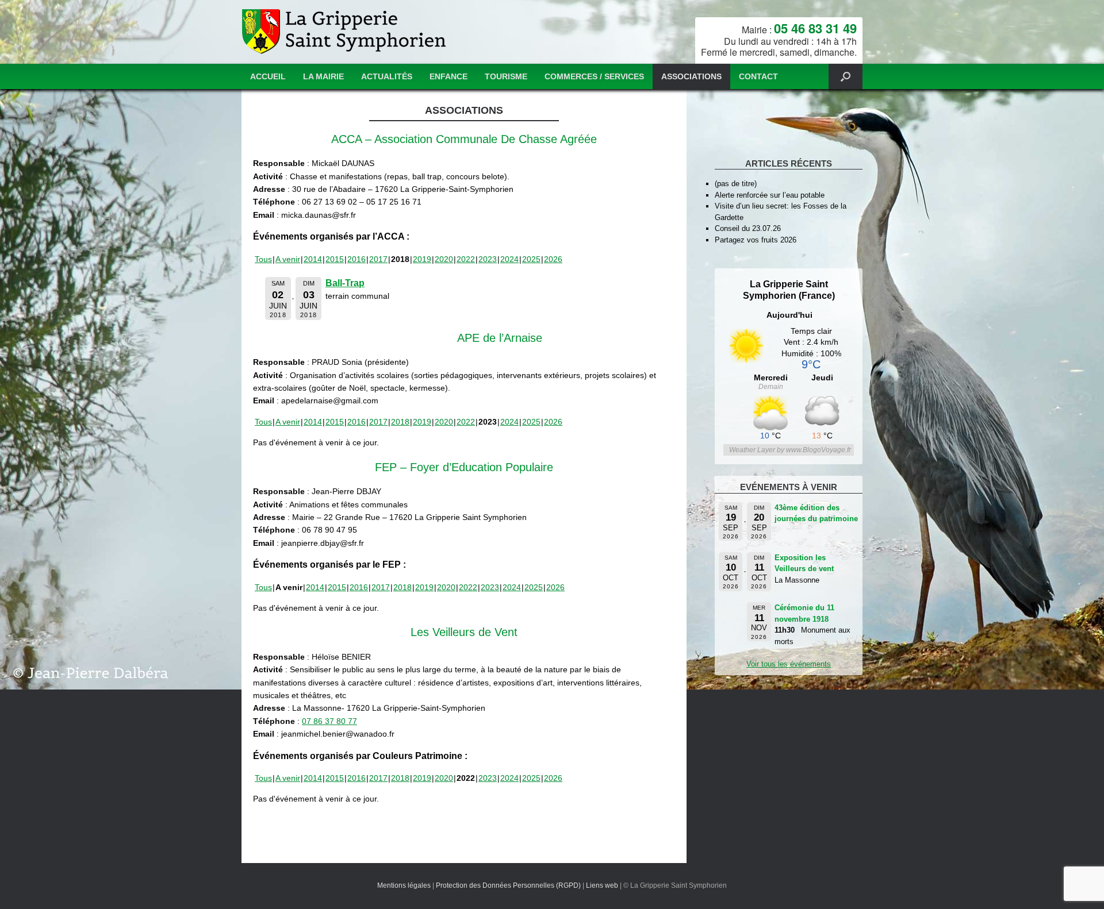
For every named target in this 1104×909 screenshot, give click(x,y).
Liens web (602, 885)
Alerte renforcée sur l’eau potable (770, 195)
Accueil (268, 76)
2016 (356, 259)
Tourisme (506, 76)
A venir (287, 259)
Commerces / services (594, 76)
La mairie (323, 76)
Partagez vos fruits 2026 (755, 240)
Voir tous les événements (788, 664)
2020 (444, 259)
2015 (334, 259)
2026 (553, 259)
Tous (263, 259)
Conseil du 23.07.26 (748, 228)
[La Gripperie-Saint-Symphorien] (345, 32)
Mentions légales (404, 885)
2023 (487, 259)
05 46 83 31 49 (815, 28)
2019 (422, 259)
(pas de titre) (736, 183)
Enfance (448, 76)
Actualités (386, 76)
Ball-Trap (345, 283)
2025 (531, 259)
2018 (400, 421)
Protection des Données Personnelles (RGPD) (508, 885)
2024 (509, 259)
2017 (378, 259)
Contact (758, 76)
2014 (313, 259)
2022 (466, 259)
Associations (691, 76)
